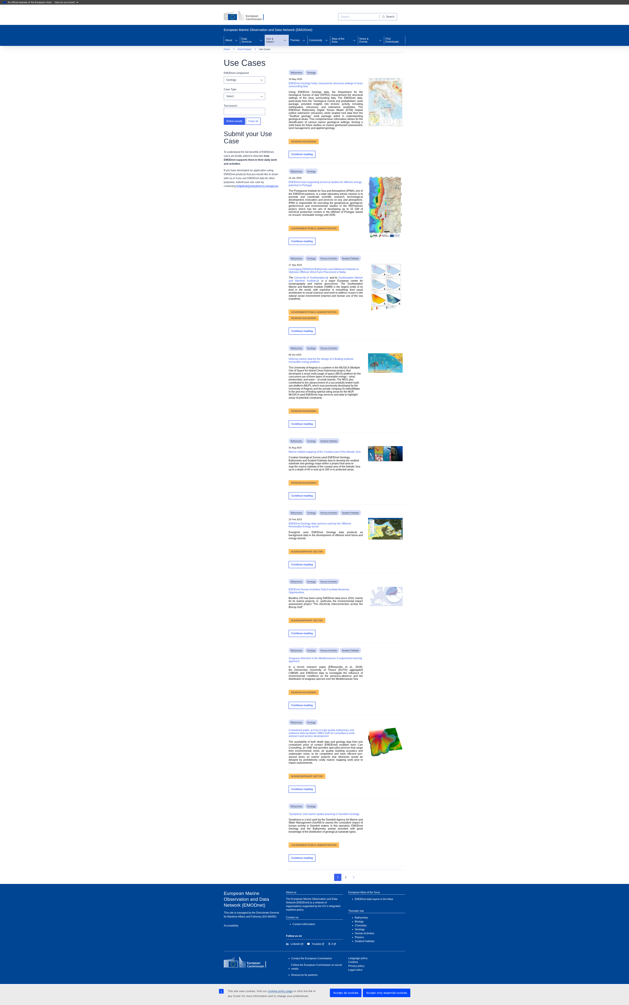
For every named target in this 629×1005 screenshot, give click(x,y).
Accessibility (231, 925)
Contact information (304, 924)
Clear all (253, 121)
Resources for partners (304, 975)
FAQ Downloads (392, 40)
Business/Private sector (307, 551)
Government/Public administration (313, 228)
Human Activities (328, 258)
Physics (359, 937)
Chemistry (361, 925)
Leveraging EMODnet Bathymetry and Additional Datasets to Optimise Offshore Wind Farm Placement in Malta (324, 270)
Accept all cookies (345, 993)
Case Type (230, 89)
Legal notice (355, 969)
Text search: (231, 105)
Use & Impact (244, 49)
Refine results (234, 121)
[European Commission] (246, 15)
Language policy (358, 958)
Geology (311, 72)
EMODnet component (236, 73)
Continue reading (302, 154)
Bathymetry (296, 72)
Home (227, 49)
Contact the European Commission (311, 958)
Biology (359, 921)
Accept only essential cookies (386, 993)
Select (230, 96)
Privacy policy (356, 966)
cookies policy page (280, 991)
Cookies (353, 962)
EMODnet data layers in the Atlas (374, 899)
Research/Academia (303, 141)
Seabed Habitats (350, 258)
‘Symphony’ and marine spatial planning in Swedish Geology (324, 814)
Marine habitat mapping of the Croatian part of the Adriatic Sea (325, 451)
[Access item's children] (236, 40)
